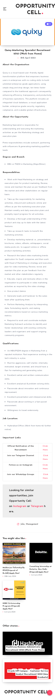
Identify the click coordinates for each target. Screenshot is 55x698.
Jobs (23, 524)
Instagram (19, 506)
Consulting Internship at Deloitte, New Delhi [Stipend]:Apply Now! (41, 569)
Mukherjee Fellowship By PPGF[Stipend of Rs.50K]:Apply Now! (14, 570)
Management (32, 524)
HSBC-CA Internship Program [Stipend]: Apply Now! (11, 606)
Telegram (37, 506)
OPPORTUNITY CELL (26, 692)
